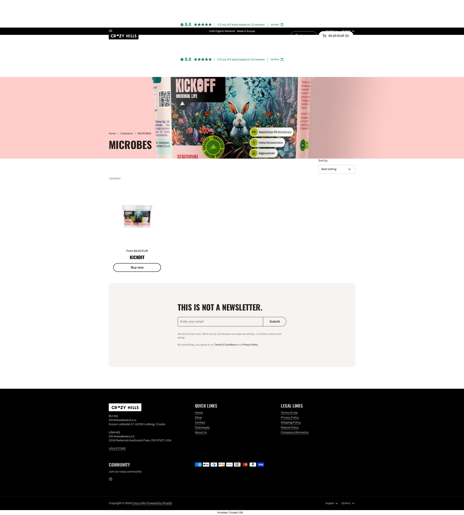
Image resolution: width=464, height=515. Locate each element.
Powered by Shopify (159, 503)
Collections (126, 133)
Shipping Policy (291, 422)
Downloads (202, 427)
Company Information (295, 432)
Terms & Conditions (226, 344)
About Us (201, 432)
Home (112, 133)
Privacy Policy (290, 417)
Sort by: (323, 160)
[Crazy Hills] (123, 35)
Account (307, 36)
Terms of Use (289, 412)
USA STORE (117, 448)
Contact (200, 422)
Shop (198, 417)
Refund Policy (290, 427)
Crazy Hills (139, 503)
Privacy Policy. (250, 344)
